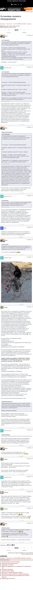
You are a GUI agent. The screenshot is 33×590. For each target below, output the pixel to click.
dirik (4, 228)
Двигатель (29, 23)
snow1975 (17, 26)
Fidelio (5, 307)
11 (12, 30)
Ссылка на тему (12, 27)
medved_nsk (7, 68)
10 (8, 30)
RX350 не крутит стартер (8, 571)
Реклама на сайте (28, 11)
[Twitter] (9, 544)
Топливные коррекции (7, 569)
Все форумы (2, 23)
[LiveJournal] (14, 544)
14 (24, 30)
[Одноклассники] (11, 544)
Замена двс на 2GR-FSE (7, 565)
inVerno (5, 492)
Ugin (7, 26)
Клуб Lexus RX (9, 23)
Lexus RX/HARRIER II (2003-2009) (19, 23)
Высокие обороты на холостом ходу (11, 561)
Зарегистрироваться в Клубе (27, 554)
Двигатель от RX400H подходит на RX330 (12, 572)
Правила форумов (4, 27)
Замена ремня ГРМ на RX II (8, 578)
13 (20, 30)
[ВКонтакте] (8, 544)
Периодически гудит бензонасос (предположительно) (15, 574)
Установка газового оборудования (10, 17)
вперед (24, 32)
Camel (13, 26)
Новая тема (4, 556)
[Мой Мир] (13, 544)
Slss (6, 36)
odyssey (10, 26)
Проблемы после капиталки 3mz (10, 563)
